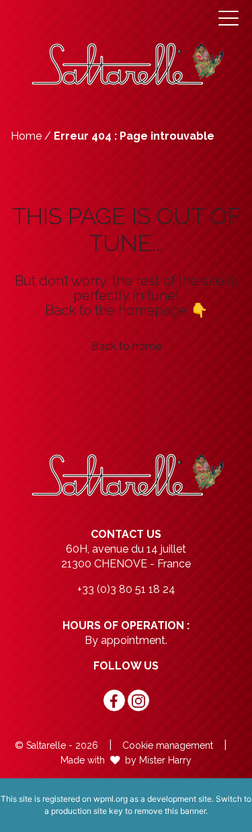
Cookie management (167, 745)
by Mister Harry (158, 760)
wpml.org (110, 799)
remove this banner (170, 811)
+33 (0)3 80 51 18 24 (126, 589)
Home (26, 136)
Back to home (126, 346)
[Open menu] (228, 18)
